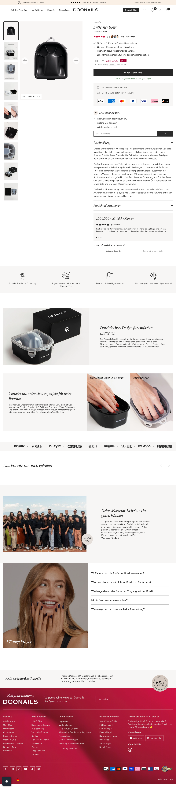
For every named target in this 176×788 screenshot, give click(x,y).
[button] (99, 37)
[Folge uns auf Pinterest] (19, 769)
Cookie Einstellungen (68, 739)
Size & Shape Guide (108, 721)
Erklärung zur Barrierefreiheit (71, 743)
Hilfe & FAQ (36, 721)
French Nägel (105, 732)
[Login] (160, 10)
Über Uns (7, 725)
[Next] (76, 60)
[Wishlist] (152, 10)
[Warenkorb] (167, 10)
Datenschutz (64, 736)
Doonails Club (131, 10)
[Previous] (24, 60)
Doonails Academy (40, 739)
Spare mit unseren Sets (153, 251)
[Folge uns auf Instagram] (12, 769)
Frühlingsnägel (105, 725)
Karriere (34, 754)
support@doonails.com (138, 727)
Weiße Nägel (105, 743)
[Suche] (144, 10)
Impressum (64, 721)
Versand (112, 64)
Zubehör (51, 10)
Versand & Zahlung (40, 732)
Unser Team (8, 728)
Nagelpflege (64, 10)
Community (8, 732)
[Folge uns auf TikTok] (32, 769)
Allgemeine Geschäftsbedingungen (75, 732)
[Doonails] (85, 9)
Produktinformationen (107, 205)
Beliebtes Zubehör (113, 251)
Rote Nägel (104, 739)
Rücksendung (37, 728)
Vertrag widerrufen (69, 748)
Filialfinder (7, 750)
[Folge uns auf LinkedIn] (39, 769)
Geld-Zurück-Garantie (68, 728)
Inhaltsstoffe (36, 743)
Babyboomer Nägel (108, 736)
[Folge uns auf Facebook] (6, 769)
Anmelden (103, 699)
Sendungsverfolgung (40, 725)
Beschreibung (102, 142)
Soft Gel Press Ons (19, 10)
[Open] (6, 781)
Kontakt (34, 736)
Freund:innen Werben (13, 743)
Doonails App (9, 747)
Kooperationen (38, 750)
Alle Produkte (9, 721)
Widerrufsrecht (65, 725)
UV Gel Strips (37, 10)
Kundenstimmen (10, 736)
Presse (34, 747)
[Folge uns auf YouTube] (25, 769)
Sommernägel (105, 728)
